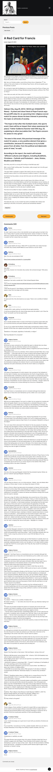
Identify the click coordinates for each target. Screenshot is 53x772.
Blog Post (7, 207)
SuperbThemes (33, 769)
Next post (43, 216)
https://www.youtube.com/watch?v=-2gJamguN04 (17, 259)
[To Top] (49, 769)
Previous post (9, 216)
